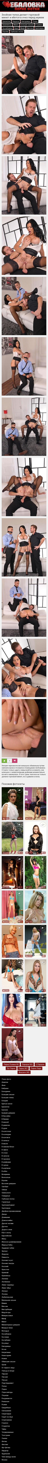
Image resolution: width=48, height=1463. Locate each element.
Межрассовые (7, 1316)
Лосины (5, 1294)
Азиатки (5, 1082)
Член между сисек (9, 1457)
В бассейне (6, 1116)
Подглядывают (8, 1383)
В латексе (5, 1141)
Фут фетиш (6, 1448)
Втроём (5, 32)
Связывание (6, 1411)
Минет (16, 25)
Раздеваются (7, 1398)
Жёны (4, 1239)
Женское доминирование (11, 1242)
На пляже (5, 1337)
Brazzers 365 (24, 1072)
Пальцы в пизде (8, 1371)
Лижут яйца (6, 1288)
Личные (5, 1291)
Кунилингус (7, 25)
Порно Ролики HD (11, 1064)
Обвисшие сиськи (8, 1362)
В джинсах (6, 1125)
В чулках (38, 25)
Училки (4, 1438)
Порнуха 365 (27, 1064)
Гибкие (4, 1190)
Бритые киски (7, 1104)
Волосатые (6, 1177)
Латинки (5, 1279)
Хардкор (15, 21)
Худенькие (6, 1454)
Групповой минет (8, 1205)
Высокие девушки (9, 1184)
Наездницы (25, 21)
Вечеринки (6, 1174)
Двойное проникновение (11, 1211)
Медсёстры (6, 1312)
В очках (5, 1153)
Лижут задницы (8, 1285)
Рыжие (4, 1405)
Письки (4, 1380)
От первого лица (8, 1368)
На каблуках (7, 28)
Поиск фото (6, 1079)
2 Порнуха (40, 1064)
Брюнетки (6, 21)
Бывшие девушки (8, 1113)
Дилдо (4, 1214)
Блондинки (6, 1091)
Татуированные (8, 1432)
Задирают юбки (8, 1248)
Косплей (5, 1266)
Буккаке (5, 1110)
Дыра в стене (7, 1230)
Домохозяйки (7, 1220)
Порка (4, 1389)
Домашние (6, 1217)
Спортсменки (7, 1420)
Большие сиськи (27, 25)
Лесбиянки (6, 1282)
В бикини (5, 1119)
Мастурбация (7, 1309)
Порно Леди (36, 1068)
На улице (5, 1343)
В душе (4, 1128)
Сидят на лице (7, 1417)
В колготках (6, 1131)
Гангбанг (5, 1187)
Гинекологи (6, 1193)
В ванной (5, 1122)
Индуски (5, 1254)
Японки (4, 1460)
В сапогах (5, 1156)
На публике (6, 1340)
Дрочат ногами (7, 1223)
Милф (22, 28)
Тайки (4, 1429)
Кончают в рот (7, 1260)
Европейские (7, 1236)
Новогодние (6, 1355)
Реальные (5, 1401)
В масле (5, 1144)
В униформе (6, 1162)
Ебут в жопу (6, 1233)
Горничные (6, 1202)
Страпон (5, 1423)
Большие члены (8, 1098)
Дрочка (30, 28)
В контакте (6, 1137)
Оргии (4, 1365)
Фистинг (5, 1444)
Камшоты (5, 1257)
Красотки (5, 1269)
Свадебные (6, 1408)
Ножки (4, 1359)
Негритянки (6, 1352)
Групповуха (39, 28)
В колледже (6, 1134)
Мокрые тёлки (7, 1328)
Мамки (4, 1303)
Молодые (5, 1331)
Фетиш (4, 1441)
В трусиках (6, 1159)
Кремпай (5, 1273)
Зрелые (4, 1251)
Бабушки (5, 1088)
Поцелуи (5, 1395)
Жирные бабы (7, 1245)
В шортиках (6, 1168)
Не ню (4, 1349)
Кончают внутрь (8, 1263)
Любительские (7, 1297)
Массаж (5, 1306)
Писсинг (5, 1377)
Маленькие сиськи (9, 1300)
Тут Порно (11, 1068)
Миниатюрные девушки (11, 1325)
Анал (16, 28)
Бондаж (5, 1101)
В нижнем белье (8, 1147)
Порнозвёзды (7, 1392)
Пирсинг (5, 1374)
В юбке (4, 1171)
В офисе (5, 1150)
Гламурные (6, 1196)
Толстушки (6, 1435)
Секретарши (6, 1414)
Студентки (6, 1426)
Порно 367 (23, 1068)
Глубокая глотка (16, 32)
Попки (34, 21)
